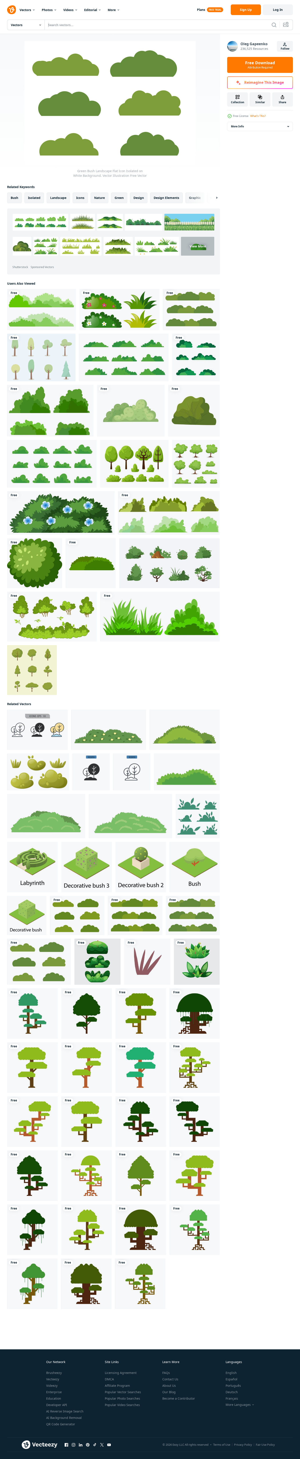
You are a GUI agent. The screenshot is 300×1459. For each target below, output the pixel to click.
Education (53, 1398)
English (231, 1373)
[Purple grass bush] (147, 962)
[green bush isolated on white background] (160, 617)
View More (198, 246)
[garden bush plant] (131, 410)
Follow (285, 49)
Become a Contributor (178, 1398)
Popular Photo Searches (122, 1398)
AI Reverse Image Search (64, 1411)
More (112, 10)
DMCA (109, 1379)
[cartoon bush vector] (41, 309)
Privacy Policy (243, 1445)
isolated (34, 198)
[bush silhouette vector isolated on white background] (50, 410)
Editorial (90, 10)
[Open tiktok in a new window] (95, 1445)
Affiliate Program (117, 1385)
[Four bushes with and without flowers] (119, 309)
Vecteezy (52, 1379)
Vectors (25, 10)
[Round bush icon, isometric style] (140, 867)
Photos (47, 10)
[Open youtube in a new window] (109, 1445)
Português (233, 1385)
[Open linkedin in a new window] (80, 1445)
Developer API (56, 1405)
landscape (58, 198)
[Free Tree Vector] (41, 357)
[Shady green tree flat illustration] (32, 1013)
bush (14, 198)
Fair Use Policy (265, 1445)
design (138, 198)
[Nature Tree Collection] (32, 670)
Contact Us (170, 1379)
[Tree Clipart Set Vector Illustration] (134, 464)
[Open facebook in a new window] (66, 1445)
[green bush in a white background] (194, 410)
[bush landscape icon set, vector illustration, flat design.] (169, 563)
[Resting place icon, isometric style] (195, 867)
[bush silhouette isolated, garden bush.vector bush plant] (169, 513)
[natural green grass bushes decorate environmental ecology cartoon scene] (124, 357)
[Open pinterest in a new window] (87, 1445)
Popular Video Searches (122, 1405)
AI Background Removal (64, 1418)
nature (99, 198)
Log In (278, 10)
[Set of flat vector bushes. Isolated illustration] (198, 816)
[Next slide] (213, 198)
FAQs (166, 1373)
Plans (201, 10)
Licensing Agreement (121, 1373)
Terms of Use (221, 1445)
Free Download (260, 65)
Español (231, 1379)
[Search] (274, 24)
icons (80, 198)
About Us (169, 1385)
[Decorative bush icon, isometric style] (26, 915)
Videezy (52, 1385)
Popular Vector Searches (123, 1392)
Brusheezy (54, 1373)
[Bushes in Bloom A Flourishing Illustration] (97, 962)
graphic (195, 198)
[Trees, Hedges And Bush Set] (196, 464)
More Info (237, 126)
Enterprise (54, 1392)
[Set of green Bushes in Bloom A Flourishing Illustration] (197, 962)
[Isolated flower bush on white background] (61, 513)
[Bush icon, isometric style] (86, 867)
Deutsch (232, 1392)
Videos (68, 10)
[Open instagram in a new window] (73, 1445)
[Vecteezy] (11, 9)
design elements (166, 198)
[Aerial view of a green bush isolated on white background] (34, 563)
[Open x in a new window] (102, 1445)
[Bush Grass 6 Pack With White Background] (196, 357)
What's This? (258, 116)
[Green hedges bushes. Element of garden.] (91, 563)
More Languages (238, 1404)
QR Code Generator (60, 1424)
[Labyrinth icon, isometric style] (32, 867)
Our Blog (169, 1392)
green (119, 198)
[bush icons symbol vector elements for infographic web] (37, 730)
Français (232, 1398)
